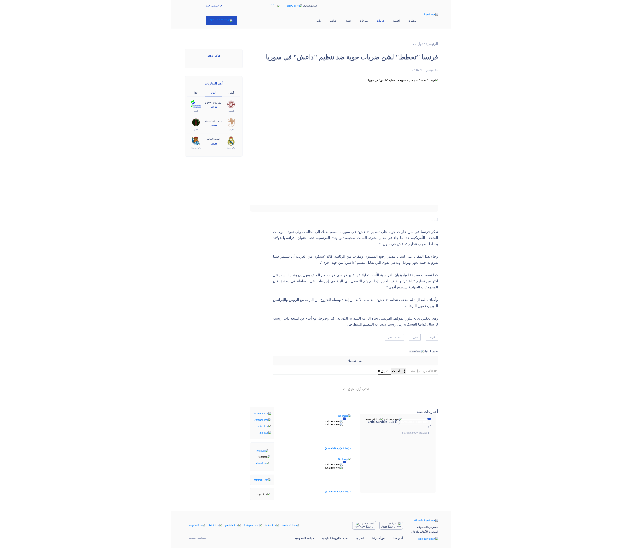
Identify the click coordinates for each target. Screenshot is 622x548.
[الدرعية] (231, 122)
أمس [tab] (231, 92)
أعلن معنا (398, 538)
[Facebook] (262, 413)
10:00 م (214, 144)
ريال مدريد (231, 148)
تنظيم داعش (394, 337)
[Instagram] (253, 525)
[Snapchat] (197, 525)
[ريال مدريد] (231, 140)
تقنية (348, 20)
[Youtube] (233, 525)
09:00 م (214, 126)
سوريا (415, 337)
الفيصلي (231, 111)
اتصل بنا (360, 538)
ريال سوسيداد (196, 148)
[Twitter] (264, 426)
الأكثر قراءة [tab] (213, 55)
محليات (412, 20)
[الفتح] (196, 103)
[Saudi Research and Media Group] (424, 538)
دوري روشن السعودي (213, 102)
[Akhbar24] (424, 520)
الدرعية (231, 129)
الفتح (196, 111)
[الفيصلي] (231, 103)
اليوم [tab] (213, 92)
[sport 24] (221, 20)
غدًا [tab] (196, 92)
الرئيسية (432, 44)
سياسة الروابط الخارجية (334, 538)
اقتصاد (396, 20)
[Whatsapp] (262, 419)
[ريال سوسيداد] (196, 140)
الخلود (196, 129)
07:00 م (214, 107)
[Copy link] (265, 432)
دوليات (380, 20)
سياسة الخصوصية (304, 538)
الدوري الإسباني (213, 139)
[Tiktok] (215, 525)
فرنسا (432, 337)
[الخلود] (196, 122)
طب (318, 20)
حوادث (333, 20)
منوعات (363, 20)
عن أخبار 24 (378, 538)
